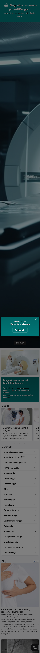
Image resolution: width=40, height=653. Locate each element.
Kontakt (21, 330)
